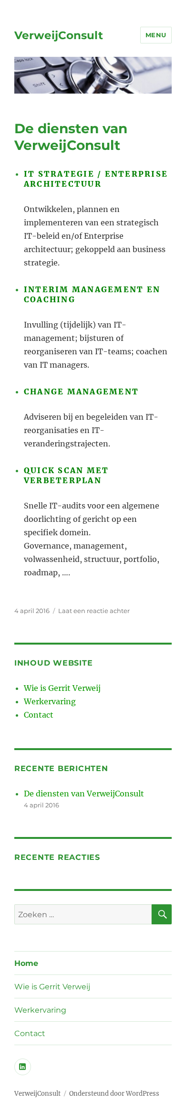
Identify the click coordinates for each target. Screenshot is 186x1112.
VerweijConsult (58, 35)
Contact (38, 715)
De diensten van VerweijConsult (70, 136)
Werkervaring (50, 701)
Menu (155, 35)
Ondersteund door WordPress (114, 1094)
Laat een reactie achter (94, 610)
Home (26, 963)
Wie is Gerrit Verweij (62, 688)
